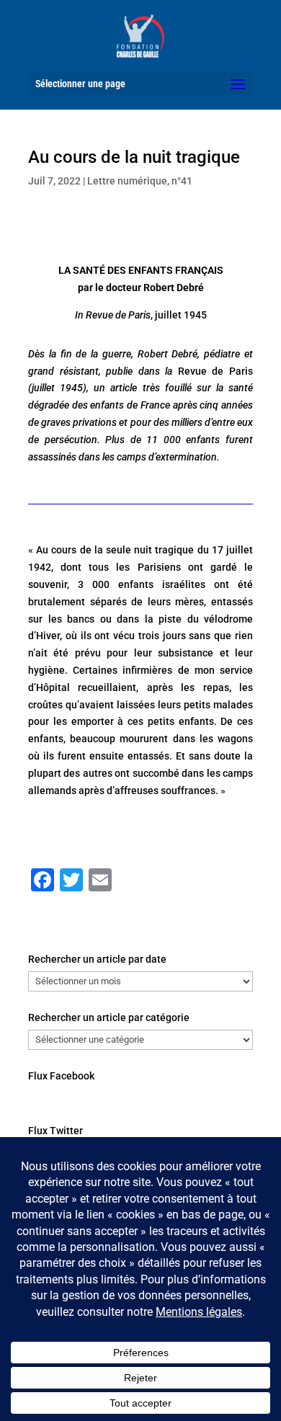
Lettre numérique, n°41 (139, 181)
